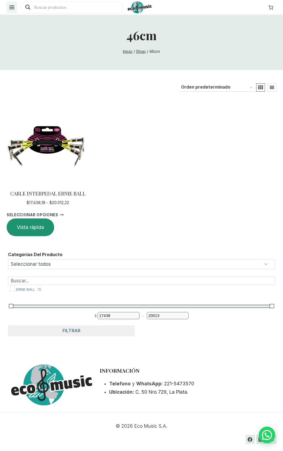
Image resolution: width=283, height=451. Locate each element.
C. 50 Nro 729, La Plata (161, 392)
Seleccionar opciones (32, 214)
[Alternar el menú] (12, 7)
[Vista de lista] (272, 87)
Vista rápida (30, 227)
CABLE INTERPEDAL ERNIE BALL (48, 193)
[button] (267, 435)
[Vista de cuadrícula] (260, 87)
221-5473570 (179, 383)
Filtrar (71, 330)
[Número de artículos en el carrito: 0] (271, 7)
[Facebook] (250, 439)
